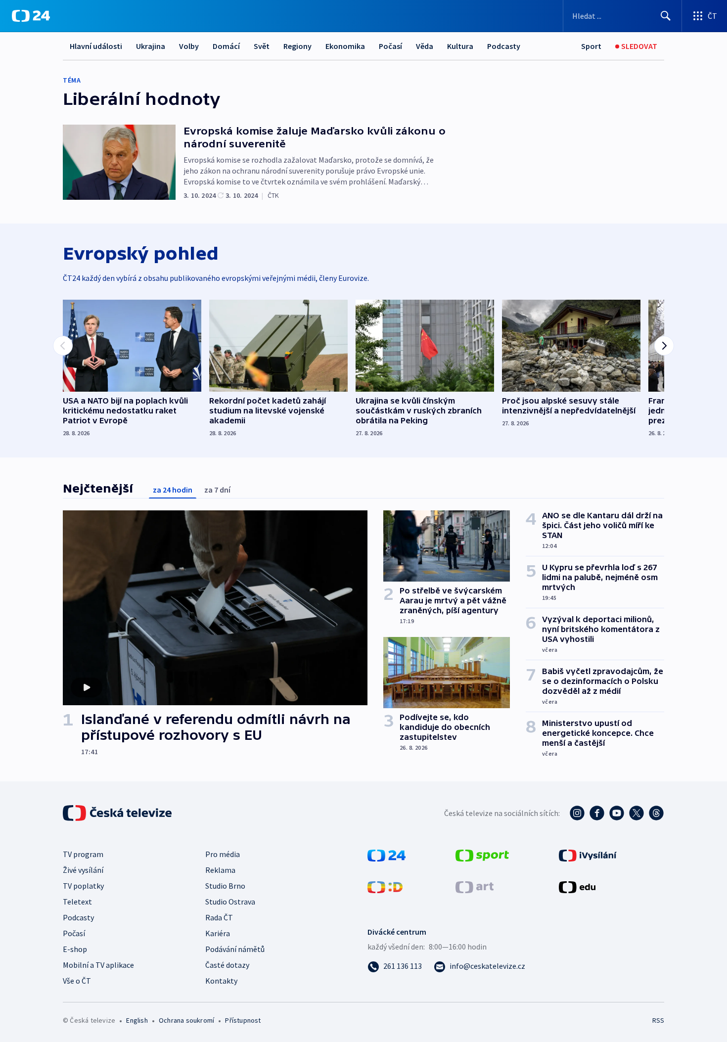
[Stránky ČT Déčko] (385, 886)
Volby (189, 46)
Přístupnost (243, 1020)
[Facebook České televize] (597, 813)
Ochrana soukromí (186, 1020)
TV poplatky (83, 886)
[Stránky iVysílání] (588, 855)
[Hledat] (666, 16)
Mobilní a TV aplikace (98, 965)
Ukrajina (150, 46)
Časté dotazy (227, 965)
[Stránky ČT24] (386, 855)
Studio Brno (225, 886)
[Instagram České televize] (577, 813)
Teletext (77, 901)
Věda (424, 46)
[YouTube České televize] (617, 813)
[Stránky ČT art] (474, 886)
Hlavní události (96, 46)
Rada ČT (219, 917)
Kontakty (221, 981)
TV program (83, 854)
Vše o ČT (77, 981)
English (136, 1020)
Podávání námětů (235, 949)
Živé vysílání (83, 870)
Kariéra (217, 933)
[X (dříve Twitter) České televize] (636, 813)
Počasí (390, 46)
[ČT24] (31, 16)
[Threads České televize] (656, 813)
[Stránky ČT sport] (482, 855)
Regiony (297, 46)
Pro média (222, 854)
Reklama (220, 870)
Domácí (226, 46)
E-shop (75, 949)
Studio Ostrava (230, 901)
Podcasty (503, 46)
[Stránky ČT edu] (577, 886)
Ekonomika (345, 46)
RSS (658, 1020)
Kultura (460, 46)
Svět (262, 46)
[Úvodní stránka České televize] (118, 813)
